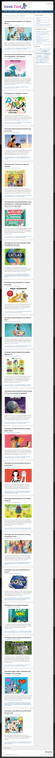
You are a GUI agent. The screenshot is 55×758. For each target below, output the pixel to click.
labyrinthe (15, 704)
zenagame (21, 632)
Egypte (5, 598)
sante (9, 493)
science (9, 87)
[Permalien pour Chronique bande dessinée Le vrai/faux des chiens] (18, 303)
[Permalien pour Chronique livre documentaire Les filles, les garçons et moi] (18, 554)
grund (12, 598)
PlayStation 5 (43, 57)
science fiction (42, 58)
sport (43, 60)
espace (15, 157)
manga (39, 56)
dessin (25, 597)
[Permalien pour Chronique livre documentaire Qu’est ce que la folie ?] (18, 483)
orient (29, 598)
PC (48, 56)
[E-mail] (51, 752)
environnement (28, 384)
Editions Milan (19, 122)
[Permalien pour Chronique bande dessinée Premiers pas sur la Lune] (18, 148)
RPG (38, 58)
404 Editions (37, 48)
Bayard (18, 236)
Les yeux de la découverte (24, 275)
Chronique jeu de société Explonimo (16, 605)
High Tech (16, 11)
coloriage (9, 703)
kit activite (13, 742)
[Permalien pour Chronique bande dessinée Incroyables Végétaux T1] (15, 375)
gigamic (5, 632)
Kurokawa (47, 54)
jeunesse (29, 122)
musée (23, 598)
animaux (20, 48)
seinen (46, 58)
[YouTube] (49, 752)
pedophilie (11, 196)
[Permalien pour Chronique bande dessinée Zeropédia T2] (18, 655)
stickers (27, 742)
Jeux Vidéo (10, 11)
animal (18, 48)
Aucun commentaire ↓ (17, 25)
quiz (11, 599)
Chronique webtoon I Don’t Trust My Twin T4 (43, 17)
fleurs (5, 385)
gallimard (8, 275)
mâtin (30, 664)
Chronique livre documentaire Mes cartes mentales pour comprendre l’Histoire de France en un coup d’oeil (18, 204)
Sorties (36, 11)
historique (8, 237)
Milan (5, 123)
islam (20, 598)
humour (27, 86)
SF (48, 58)
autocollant (21, 741)
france (30, 236)
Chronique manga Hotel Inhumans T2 (42, 24)
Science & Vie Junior (14, 665)
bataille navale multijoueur (40, 39)
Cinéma (32, 11)
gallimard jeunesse (13, 275)
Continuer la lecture (12, 84)
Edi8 (27, 597)
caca (28, 156)
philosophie (27, 492)
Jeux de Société (22, 11)
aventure (36, 50)
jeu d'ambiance (9, 632)
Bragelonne (37, 51)
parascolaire (8, 123)
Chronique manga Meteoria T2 (40, 25)
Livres (28, 11)
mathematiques (19, 704)
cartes (21, 236)
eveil (22, 122)
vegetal (22, 385)
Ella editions (26, 195)
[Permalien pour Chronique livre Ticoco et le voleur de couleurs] (15, 187)
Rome (13, 599)
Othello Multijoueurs (39, 37)
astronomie (18, 156)
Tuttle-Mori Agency (45, 61)
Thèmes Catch (49, 754)
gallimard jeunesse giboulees (8, 492)
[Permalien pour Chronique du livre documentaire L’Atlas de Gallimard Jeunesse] (15, 266)
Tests (11, 48)
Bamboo (23, 48)
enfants (5, 563)
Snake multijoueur (39, 33)
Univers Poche (39, 62)
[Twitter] (46, 752)
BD (30, 48)
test (41, 61)
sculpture (15, 599)
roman (36, 58)
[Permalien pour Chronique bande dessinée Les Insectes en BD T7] (18, 518)
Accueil (5, 11)
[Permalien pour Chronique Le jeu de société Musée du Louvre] (18, 589)
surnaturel (39, 61)
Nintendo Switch (44, 56)
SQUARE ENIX (47, 60)
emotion (27, 562)
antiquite (21, 597)
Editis (29, 597)
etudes (27, 236)
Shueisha (37, 60)
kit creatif (16, 742)
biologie (18, 456)
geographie (18, 275)
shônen (40, 60)
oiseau (5, 196)
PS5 (49, 57)
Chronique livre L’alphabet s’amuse (16, 93)
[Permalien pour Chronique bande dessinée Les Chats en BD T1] (18, 337)
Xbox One (46, 62)
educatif (5, 275)
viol (16, 196)
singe (14, 196)
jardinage (10, 385)
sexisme (23, 563)
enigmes (30, 631)
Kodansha (43, 54)
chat (5, 346)
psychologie (6, 493)
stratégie (36, 61)
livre (36, 56)
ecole (28, 274)
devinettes (26, 631)
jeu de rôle (36, 54)
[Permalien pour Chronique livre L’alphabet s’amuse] (15, 114)
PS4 (46, 57)
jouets (10, 742)
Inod (12, 25)
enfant (30, 562)
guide (7, 312)
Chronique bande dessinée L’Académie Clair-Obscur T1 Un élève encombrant (43, 34)
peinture (9, 599)
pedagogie (6, 87)
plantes (19, 385)
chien (5, 312)
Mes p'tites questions (13, 563)
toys (29, 742)
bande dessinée (27, 48)
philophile (23, 492)
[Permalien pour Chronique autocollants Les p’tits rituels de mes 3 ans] (13, 733)
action (40, 49)
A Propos (41, 11)
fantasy (44, 53)
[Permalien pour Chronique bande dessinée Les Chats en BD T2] (18, 41)
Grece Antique (16, 492)
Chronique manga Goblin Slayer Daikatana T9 (43, 22)
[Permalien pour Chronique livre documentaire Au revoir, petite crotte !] (18, 448)
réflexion (18, 632)
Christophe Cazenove (9, 346)
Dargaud (24, 664)
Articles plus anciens (6, 747)
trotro (30, 704)
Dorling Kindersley (24, 274)
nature (13, 385)
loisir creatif (20, 742)
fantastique (38, 53)
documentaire (6, 157)
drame (23, 195)
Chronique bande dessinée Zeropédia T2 (17, 638)
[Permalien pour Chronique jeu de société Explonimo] (18, 623)
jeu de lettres (25, 122)
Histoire (5, 237)
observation (26, 598)
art (23, 597)
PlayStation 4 (38, 57)
